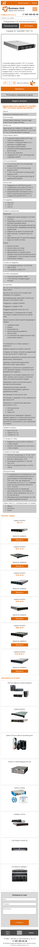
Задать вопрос (19, 100)
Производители (10, 26)
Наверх (31, 933)
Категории (28, 26)
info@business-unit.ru (8, 15)
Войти (34, 3)
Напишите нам (19, 895)
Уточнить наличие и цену (19, 94)
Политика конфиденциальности (19, 945)
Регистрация (23, 3)
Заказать (19, 88)
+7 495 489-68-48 (30, 14)
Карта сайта (8, 933)
